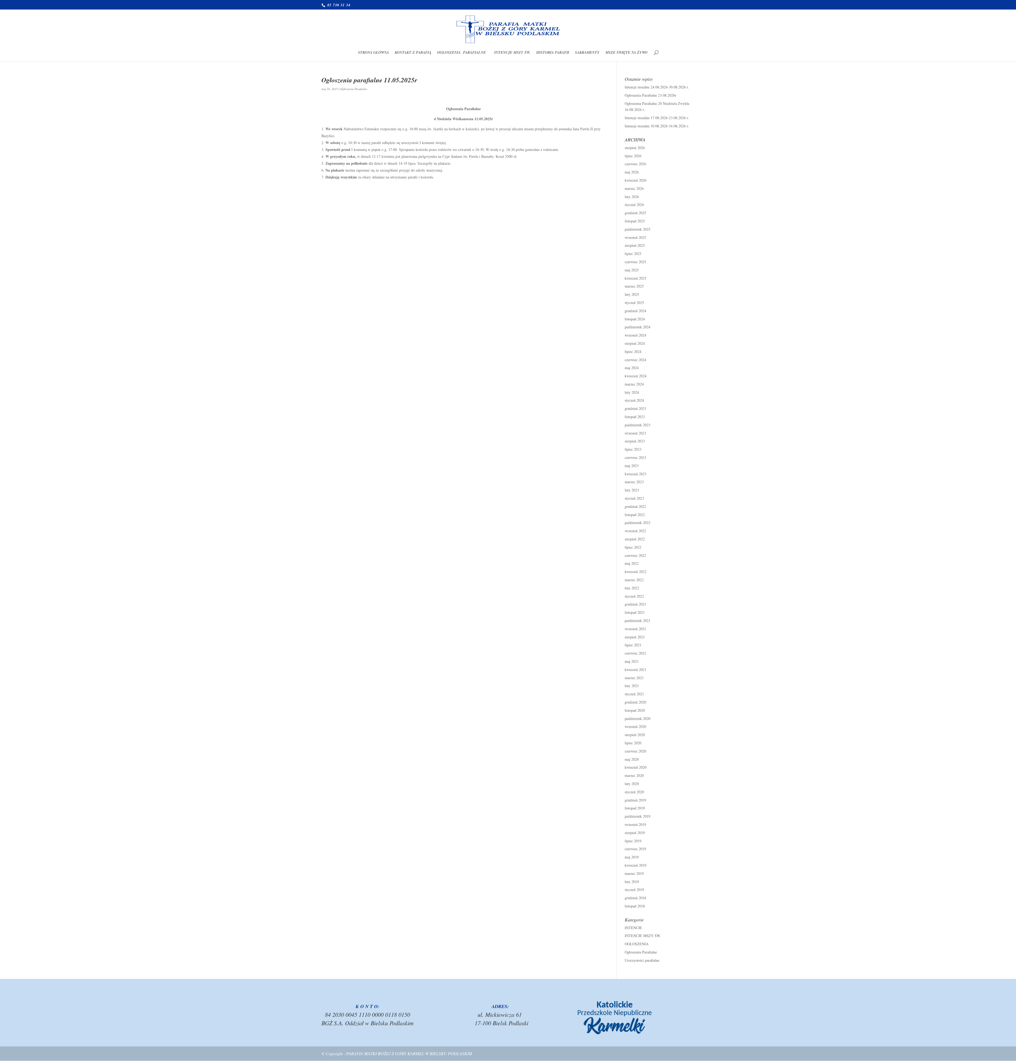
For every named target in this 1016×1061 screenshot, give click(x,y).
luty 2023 (632, 490)
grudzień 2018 (635, 897)
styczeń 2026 (634, 204)
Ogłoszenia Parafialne (462, 53)
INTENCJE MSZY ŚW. (512, 53)
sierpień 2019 (635, 832)
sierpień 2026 (635, 147)
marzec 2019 (634, 873)
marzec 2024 (634, 384)
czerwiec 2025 (635, 261)
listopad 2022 (635, 514)
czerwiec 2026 (635, 163)
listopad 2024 (635, 318)
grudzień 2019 (635, 800)
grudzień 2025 (635, 212)
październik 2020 (637, 718)
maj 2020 (632, 759)
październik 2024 (637, 326)
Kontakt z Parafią (413, 53)
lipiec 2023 (633, 449)
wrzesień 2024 (635, 335)
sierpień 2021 (635, 636)
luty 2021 (632, 685)
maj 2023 (632, 465)
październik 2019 (637, 816)
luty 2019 (632, 881)
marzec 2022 (634, 579)
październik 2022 (637, 522)
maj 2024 (632, 367)
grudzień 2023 (635, 408)
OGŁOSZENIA (636, 943)
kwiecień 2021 (635, 669)
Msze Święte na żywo (626, 53)
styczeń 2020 (634, 791)
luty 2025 (632, 294)
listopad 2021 (635, 612)
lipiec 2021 (633, 644)
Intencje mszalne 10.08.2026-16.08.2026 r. (657, 125)
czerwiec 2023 (635, 457)
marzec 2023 (634, 481)
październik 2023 (637, 424)
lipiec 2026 (633, 155)
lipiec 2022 (633, 547)
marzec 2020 (634, 775)
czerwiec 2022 (635, 555)
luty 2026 (632, 196)
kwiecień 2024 (635, 375)
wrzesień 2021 (635, 628)
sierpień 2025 (635, 245)
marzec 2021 (634, 677)
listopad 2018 (635, 905)
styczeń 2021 (634, 693)
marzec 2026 (634, 188)
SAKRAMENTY (587, 53)
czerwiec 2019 (635, 848)
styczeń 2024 (634, 400)
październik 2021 (637, 620)
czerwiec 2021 (635, 653)
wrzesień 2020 (635, 726)
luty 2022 (632, 587)
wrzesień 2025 (635, 237)
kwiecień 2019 (635, 865)
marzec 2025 (634, 286)
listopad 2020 (635, 710)
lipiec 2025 (633, 253)
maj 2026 (632, 171)
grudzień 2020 (635, 702)
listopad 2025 (635, 220)
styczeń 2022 (634, 596)
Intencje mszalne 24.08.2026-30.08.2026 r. (657, 86)
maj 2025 (632, 269)
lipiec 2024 (633, 351)
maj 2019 (632, 856)
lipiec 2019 (633, 840)
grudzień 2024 (635, 310)
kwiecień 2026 (635, 180)
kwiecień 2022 (635, 571)
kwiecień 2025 (635, 278)
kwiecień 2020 (635, 767)
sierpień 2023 (635, 441)
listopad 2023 (635, 416)
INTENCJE (633, 927)
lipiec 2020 (633, 742)
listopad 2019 (635, 808)
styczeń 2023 (634, 498)
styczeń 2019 (634, 889)
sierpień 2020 (635, 734)
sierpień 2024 (635, 343)
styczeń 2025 (634, 302)
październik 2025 (637, 229)
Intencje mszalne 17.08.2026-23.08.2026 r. (657, 117)
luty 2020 (632, 783)
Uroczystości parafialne (642, 960)
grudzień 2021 (635, 604)
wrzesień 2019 (635, 824)
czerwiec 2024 (635, 359)
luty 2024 (632, 392)
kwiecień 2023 (635, 473)
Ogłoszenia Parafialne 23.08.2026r (650, 95)
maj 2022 (632, 563)
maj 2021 (632, 661)
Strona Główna (373, 53)
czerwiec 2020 (635, 751)
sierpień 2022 (635, 538)
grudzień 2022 (635, 506)
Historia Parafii (552, 53)
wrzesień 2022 (635, 530)
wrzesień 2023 (635, 433)
